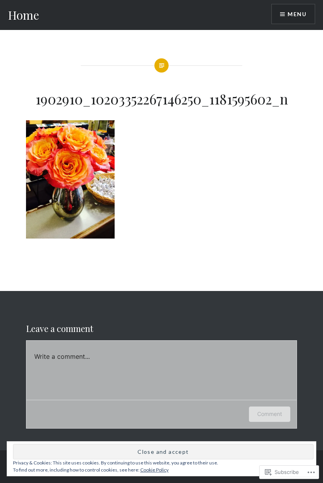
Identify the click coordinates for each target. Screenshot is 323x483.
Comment (269, 413)
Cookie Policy (154, 470)
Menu (297, 14)
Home (23, 15)
